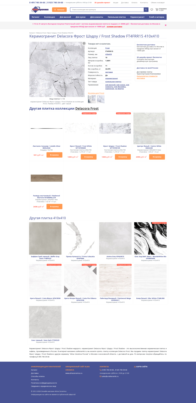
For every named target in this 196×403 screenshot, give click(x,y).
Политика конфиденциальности (44, 383)
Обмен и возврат (158, 2)
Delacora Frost (87, 108)
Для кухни (81, 17)
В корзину (54, 155)
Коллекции (49, 17)
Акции (115, 2)
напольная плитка (113, 82)
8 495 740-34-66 (37, 2)
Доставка (125, 2)
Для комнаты (96, 17)
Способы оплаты (38, 376)
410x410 (108, 54)
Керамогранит (137, 17)
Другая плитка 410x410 (47, 218)
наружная (109, 89)
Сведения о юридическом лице (43, 386)
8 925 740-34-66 (55, 2)
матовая (109, 72)
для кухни (120, 85)
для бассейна (120, 87)
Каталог (60, 9)
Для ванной (65, 17)
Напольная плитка (117, 17)
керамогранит (111, 78)
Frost (107, 48)
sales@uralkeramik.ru (110, 376)
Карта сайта (141, 367)
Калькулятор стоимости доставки (147, 77)
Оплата (134, 2)
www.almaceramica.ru (73, 373)
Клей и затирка (156, 17)
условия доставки (114, 26)
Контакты (144, 2)
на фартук (119, 89)
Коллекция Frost (96, 93)
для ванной (110, 85)
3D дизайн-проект (102, 2)
